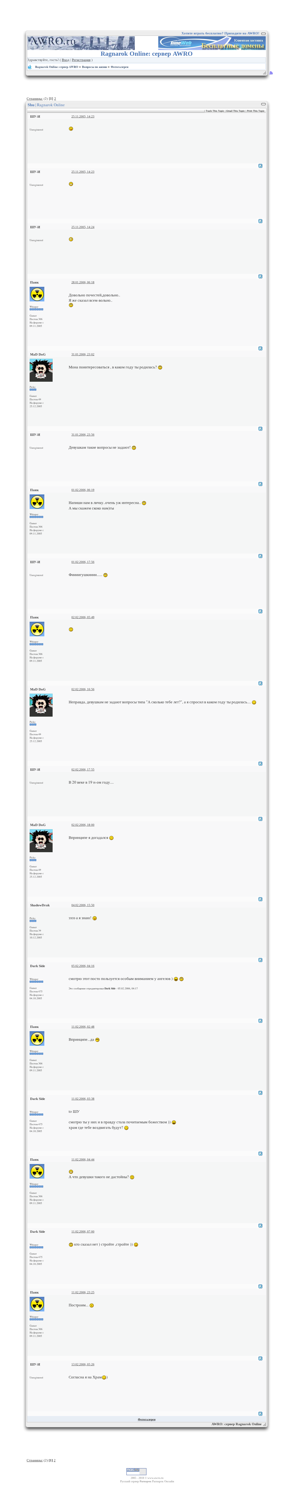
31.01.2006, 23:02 (82, 354)
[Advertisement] (147, 15)
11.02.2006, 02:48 (82, 1026)
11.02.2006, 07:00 (82, 1231)
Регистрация (81, 60)
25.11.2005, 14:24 (82, 227)
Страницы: (35, 98)
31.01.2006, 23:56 (82, 434)
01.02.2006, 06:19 (82, 490)
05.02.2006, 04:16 (82, 966)
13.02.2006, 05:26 (82, 1364)
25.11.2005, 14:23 (82, 116)
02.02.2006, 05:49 (82, 617)
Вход (65, 60)
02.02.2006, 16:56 (82, 689)
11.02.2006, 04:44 (82, 1159)
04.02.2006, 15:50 (82, 905)
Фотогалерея (119, 66)
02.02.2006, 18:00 (82, 824)
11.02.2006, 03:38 (82, 1098)
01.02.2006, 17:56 (82, 562)
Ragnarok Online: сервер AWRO (56, 66)
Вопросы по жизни (94, 66)
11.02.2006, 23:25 (82, 1292)
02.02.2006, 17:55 (82, 769)
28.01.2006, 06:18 (82, 282)
